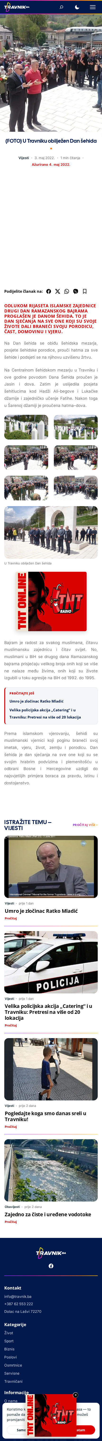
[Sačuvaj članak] (85, 291)
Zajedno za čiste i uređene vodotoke (48, 1214)
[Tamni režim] (77, 7)
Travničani (13, 1381)
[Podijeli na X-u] (57, 291)
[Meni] (93, 7)
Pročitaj (11, 918)
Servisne (11, 1373)
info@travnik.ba (18, 1296)
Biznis (9, 1349)
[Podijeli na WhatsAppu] (67, 291)
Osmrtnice (13, 1365)
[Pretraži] (61, 7)
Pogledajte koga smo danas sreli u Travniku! (45, 1116)
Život (8, 1333)
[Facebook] (51, 1266)
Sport (9, 1341)
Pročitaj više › (85, 825)
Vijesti (24, 158)
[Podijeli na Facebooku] (48, 291)
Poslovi (10, 1357)
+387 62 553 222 (18, 1304)
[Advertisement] (51, 229)
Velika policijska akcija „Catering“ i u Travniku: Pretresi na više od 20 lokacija (48, 1012)
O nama (11, 1401)
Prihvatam (76, 1430)
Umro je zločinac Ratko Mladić (36, 701)
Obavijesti (12, 1207)
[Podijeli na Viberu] (76, 291)
